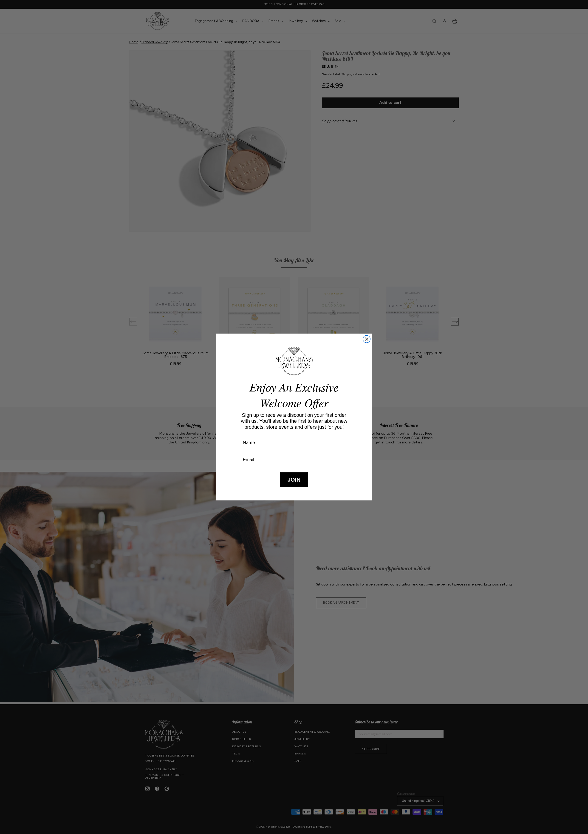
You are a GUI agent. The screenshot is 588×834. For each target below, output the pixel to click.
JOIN (294, 480)
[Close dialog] (366, 339)
